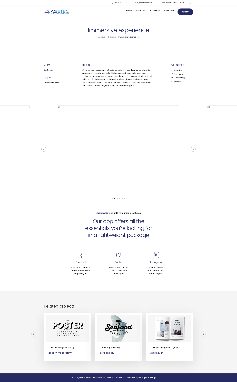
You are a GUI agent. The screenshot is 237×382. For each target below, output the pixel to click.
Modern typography (60, 353)
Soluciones (141, 10)
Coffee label (208, 353)
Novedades (169, 10)
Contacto (155, 10)
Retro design (106, 353)
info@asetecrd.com (143, 2)
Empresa (128, 10)
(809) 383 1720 (120, 2)
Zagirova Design (148, 377)
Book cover (156, 353)
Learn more (102, 213)
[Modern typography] (67, 328)
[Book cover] (169, 328)
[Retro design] (118, 328)
